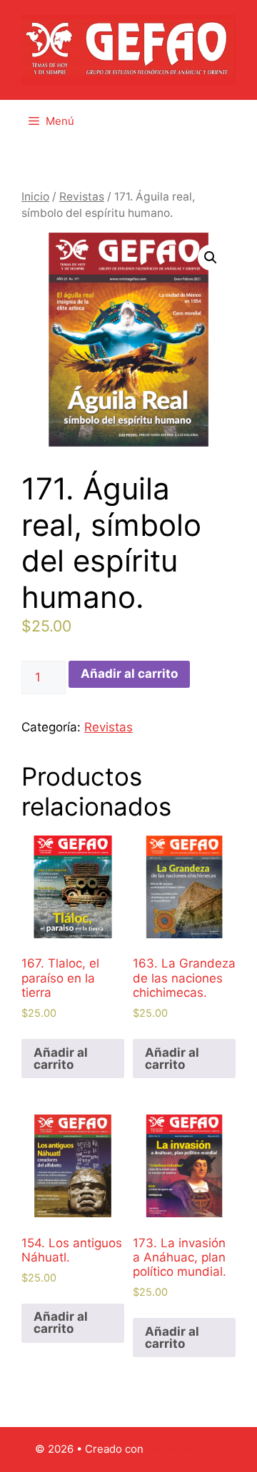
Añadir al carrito (129, 673)
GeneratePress (184, 1449)
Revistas (81, 196)
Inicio (35, 196)
